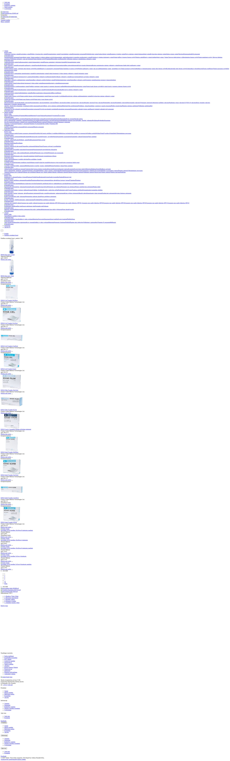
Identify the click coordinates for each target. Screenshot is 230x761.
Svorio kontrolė (97, 170)
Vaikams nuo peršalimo (29, 172)
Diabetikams (28, 119)
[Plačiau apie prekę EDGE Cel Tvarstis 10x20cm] (11, 299)
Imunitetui (58, 119)
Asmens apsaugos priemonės (26, 133)
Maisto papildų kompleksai (12, 115)
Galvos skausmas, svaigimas (21, 106)
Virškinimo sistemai (52, 122)
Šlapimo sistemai (42, 122)
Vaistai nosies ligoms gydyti (12, 96)
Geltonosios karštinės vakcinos (160, 102)
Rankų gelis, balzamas (18, 196)
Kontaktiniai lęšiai (32, 156)
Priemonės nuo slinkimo (54, 187)
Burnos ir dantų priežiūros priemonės (14, 180)
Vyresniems (54, 115)
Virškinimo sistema (88, 172)
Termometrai (29, 149)
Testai (102, 133)
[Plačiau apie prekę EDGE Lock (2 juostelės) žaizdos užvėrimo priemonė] (11, 427)
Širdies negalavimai (116, 106)
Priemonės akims (9, 156)
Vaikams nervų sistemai (15, 172)
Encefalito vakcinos (69, 102)
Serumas (27, 187)
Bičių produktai (20, 119)
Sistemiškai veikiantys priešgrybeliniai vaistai (42, 80)
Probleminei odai (63, 190)
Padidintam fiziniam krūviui (69, 120)
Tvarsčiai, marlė (8, 166)
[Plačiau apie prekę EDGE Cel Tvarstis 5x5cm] (11, 367)
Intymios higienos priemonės (12, 136)
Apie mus (7, 2)
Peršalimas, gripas (83, 106)
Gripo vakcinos (79, 102)
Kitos (124, 172)
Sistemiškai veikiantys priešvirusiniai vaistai (82, 80)
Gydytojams (7, 8)
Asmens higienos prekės (11, 133)
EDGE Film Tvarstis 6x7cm (9, 409)
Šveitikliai (37, 200)
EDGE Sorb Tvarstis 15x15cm (9, 475)
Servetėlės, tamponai (19, 166)
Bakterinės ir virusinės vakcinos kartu (15, 104)
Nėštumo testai (34, 162)
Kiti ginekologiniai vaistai (41, 73)
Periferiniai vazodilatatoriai (48, 65)
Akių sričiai (54, 190)
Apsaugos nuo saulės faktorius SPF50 (92, 203)
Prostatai (62, 170)
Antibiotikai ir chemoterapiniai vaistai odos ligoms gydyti (150, 68)
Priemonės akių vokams (20, 156)
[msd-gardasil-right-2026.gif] (9, 591)
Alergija (6, 219)
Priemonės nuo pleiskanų (68, 187)
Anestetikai (7, 89)
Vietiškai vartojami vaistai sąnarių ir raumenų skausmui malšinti (47, 86)
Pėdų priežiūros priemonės (47, 200)
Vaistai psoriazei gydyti (127, 68)
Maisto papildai (8, 112)
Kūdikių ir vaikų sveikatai (25, 219)
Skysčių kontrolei (9, 122)
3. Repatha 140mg (9, 599)
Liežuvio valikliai (53, 183)
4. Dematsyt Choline (10, 601)
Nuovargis (41, 219)
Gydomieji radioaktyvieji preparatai (104, 109)
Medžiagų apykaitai (105, 169)
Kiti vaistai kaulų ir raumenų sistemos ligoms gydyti (116, 86)
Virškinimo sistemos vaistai (12, 54)
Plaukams (29, 177)
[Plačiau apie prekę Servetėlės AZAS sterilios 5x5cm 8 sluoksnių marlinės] (5, 563)
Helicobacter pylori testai (55, 162)
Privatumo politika (20, 759)
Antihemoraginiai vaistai (25, 62)
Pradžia (6, 233)
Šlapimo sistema (122, 170)
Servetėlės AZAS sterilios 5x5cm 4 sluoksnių (13, 556)
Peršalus (98, 133)
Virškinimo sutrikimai (144, 106)
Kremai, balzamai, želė (10, 200)
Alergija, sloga (8, 106)
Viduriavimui (97, 172)
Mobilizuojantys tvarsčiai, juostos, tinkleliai (37, 166)
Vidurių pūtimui (105, 172)
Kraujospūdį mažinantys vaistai (26, 65)
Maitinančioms (95, 169)
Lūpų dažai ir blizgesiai (55, 209)
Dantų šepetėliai (16, 183)
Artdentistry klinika (9, 674)
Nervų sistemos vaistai (131, 54)
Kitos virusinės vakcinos (203, 102)
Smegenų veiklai (19, 122)
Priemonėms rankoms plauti (33, 196)
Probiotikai (101, 120)
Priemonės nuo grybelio (41, 153)
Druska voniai (43, 193)
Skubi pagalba (8, 7)
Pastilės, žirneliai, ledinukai (84, 120)
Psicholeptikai (48, 89)
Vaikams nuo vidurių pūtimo (44, 172)
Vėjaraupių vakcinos (146, 102)
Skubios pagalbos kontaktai (12, 708)
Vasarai (6, 212)
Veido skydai (41, 140)
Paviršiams (19, 143)
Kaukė (32, 187)
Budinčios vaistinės (9, 5)
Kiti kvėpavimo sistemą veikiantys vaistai (102, 96)
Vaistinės (6, 703)
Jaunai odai (32, 206)
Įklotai (22, 136)
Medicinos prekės (9, 130)
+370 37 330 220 (8, 685)
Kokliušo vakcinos (24, 102)
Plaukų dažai (96, 187)
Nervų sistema (8, 170)
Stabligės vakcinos (49, 102)
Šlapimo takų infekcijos (76, 222)
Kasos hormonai (75, 77)
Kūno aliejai (53, 180)
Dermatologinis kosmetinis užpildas (92, 190)
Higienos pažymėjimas (10, 672)
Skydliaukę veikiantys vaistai (62, 77)
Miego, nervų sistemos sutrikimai (52, 106)
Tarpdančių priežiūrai (42, 183)
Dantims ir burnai (22, 177)
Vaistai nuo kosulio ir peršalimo (57, 96)
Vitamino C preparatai (23, 123)
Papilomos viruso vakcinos (176, 102)
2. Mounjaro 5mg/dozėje (11, 598)
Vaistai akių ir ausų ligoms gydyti (43, 99)
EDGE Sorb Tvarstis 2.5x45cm (10, 498)
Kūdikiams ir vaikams (10, 177)
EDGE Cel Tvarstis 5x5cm (8, 369)
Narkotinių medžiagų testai (22, 162)
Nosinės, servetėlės (47, 136)
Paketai (55, 136)
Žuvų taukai (61, 115)
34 (5, 582)
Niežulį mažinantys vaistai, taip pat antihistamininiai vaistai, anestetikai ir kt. (99, 68)
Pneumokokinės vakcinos (37, 102)
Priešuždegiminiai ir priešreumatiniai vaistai (16, 86)
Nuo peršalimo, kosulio (35, 159)
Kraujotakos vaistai (25, 54)
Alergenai (7, 109)
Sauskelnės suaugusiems (64, 136)
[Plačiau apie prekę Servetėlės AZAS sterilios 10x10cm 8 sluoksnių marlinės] (5, 529)
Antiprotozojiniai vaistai (11, 93)
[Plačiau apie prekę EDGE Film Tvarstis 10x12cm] (11, 388)
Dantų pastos (8, 183)
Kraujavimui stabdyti (80, 169)
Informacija (4, 735)
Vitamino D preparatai (35, 123)
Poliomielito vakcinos (109, 102)
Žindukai (77, 180)
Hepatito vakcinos (89, 102)
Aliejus (45, 187)
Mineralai (27, 115)
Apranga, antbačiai (9, 140)
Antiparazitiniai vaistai (144, 54)
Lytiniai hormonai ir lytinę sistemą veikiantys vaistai (63, 73)
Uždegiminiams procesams (123, 133)
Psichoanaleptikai (57, 89)
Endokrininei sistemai (38, 119)
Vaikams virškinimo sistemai (60, 172)
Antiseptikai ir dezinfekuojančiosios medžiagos (200, 68)
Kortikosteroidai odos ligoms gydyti (176, 68)
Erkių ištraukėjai (52, 149)
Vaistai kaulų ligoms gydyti (94, 86)
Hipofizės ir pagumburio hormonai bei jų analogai (18, 77)
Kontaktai (7, 4)
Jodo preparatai (19, 127)
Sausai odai (25, 206)
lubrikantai (7, 670)
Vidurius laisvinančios (116, 172)
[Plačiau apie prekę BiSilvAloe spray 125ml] (11, 253)
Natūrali (61, 177)
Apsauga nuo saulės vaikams (29, 203)
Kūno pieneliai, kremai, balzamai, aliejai (15, 193)
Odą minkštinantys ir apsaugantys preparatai (46, 68)
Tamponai (85, 136)
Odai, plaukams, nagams (20, 120)
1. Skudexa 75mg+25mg (11, 596)
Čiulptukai (72, 180)
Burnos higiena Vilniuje (11, 667)
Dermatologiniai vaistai (53, 54)
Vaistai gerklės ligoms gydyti (28, 96)
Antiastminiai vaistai (42, 96)
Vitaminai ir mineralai (64, 122)
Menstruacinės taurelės (35, 136)
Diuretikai (37, 65)
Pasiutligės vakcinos (121, 102)
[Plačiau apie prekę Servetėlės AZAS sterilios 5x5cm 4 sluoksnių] (5, 554)
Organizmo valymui (48, 120)
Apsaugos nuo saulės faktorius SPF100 (48, 203)
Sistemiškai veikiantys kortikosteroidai (43, 77)
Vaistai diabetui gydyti (39, 59)
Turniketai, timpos (59, 166)
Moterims (65, 106)
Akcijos (6, 697)
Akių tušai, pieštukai (35, 209)
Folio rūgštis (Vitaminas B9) (50, 123)
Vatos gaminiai (92, 136)
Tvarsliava (107, 133)
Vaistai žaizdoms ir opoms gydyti (68, 68)
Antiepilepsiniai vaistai (23, 89)
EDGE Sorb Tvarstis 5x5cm (9, 522)
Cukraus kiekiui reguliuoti (40, 169)
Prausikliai (28, 180)
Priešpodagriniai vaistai (79, 86)
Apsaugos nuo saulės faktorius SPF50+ (71, 203)
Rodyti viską (8, 52)
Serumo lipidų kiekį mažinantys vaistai (129, 65)
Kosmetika (7, 174)
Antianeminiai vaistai (38, 62)
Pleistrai (52, 166)
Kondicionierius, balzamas (17, 187)
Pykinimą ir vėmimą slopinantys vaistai (102, 57)
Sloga (73, 219)
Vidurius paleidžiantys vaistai (143, 57)
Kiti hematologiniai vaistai (72, 62)
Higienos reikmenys (10, 146)
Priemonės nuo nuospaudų (55, 153)
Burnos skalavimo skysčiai (28, 183)
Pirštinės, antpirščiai (25, 140)
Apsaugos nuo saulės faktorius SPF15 (157, 203)
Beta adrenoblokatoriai (71, 65)
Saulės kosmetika (54, 177)
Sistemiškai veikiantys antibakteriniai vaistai (16, 80)
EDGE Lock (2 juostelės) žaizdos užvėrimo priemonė (16, 429)
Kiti (151, 106)
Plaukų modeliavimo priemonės (84, 187)
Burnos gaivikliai (62, 183)
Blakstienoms (45, 209)
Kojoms (47, 177)
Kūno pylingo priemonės (71, 193)
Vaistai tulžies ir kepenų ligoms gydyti (124, 57)
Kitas (5, 583)
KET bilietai (7, 659)
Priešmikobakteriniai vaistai (62, 80)
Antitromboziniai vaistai (11, 62)
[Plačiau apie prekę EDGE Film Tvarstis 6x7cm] (11, 408)
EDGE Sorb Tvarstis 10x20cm (9, 452)
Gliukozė (52, 119)
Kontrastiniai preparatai (63, 109)
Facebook (3, 721)
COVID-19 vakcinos (190, 102)
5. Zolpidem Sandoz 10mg (11, 602)
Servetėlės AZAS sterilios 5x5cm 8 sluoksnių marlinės (16, 564)
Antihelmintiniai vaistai (24, 93)
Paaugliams (48, 115)
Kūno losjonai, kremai (63, 180)
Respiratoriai (34, 140)
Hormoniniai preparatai (78, 54)
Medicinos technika (64, 133)
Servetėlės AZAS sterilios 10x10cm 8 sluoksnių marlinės (17, 530)
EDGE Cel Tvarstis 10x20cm (9, 300)
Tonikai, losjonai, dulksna (20, 190)
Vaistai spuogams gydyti (220, 68)
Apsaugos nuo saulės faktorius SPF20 (135, 203)
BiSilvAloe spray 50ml (7, 276)
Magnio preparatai (38, 127)
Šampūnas (34, 180)
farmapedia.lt (8, 662)
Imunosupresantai (64, 83)
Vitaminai (48, 59)
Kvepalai (71, 209)
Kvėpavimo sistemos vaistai (158, 54)
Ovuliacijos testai (43, 162)
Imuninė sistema (63, 169)
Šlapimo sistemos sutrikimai (130, 106)
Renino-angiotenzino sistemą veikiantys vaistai (105, 65)
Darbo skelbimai (9, 656)
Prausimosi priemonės (33, 193)
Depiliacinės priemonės (108, 193)
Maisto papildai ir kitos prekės (16, 216)
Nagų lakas (65, 209)
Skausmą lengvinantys (77, 170)
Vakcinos (180, 54)
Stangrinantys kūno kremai (94, 193)
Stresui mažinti (54, 219)
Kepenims (63, 119)
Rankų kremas (8, 196)
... (2, 230)
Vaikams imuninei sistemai (75, 172)
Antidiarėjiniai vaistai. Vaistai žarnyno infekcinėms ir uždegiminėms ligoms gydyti (175, 57)
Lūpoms (6, 190)
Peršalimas (95, 120)
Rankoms (42, 177)
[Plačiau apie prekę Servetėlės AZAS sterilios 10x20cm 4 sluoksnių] (5, 538)
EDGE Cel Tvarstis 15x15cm (9, 323)
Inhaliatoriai (7, 149)
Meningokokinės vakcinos (11, 102)
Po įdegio (18, 203)
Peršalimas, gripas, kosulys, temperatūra (49, 170)
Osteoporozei (57, 120)
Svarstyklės (44, 149)
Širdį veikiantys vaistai (10, 65)
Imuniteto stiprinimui (20, 222)
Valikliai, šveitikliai (38, 190)
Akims (6, 119)
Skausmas (47, 219)
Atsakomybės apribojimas (8, 759)
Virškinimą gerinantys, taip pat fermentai (21, 59)
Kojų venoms (70, 119)
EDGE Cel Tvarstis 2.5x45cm (9, 346)
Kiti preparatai (196, 54)
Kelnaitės (26, 136)
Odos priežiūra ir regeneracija (78, 133)
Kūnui (37, 177)
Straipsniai (7, 225)
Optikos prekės (91, 133)
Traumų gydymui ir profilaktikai (52, 146)
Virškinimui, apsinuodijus (90, 222)
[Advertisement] (115, 36)
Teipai (41, 146)
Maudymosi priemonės (43, 180)
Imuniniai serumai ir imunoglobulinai (105, 80)
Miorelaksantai (69, 86)
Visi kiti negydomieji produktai (48, 109)
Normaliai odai (39, 206)
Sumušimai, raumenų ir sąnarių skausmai (99, 106)
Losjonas (36, 187)
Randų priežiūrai (30, 153)
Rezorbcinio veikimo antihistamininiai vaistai (78, 96)
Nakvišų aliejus (78, 119)
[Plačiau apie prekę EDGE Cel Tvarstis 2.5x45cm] (11, 344)
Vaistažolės (113, 133)
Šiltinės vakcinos (59, 102)
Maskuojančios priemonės (22, 209)
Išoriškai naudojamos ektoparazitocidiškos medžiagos (46, 93)
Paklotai (37, 146)
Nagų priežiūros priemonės (48, 196)
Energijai (47, 119)
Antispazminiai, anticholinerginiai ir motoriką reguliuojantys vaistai (72, 57)
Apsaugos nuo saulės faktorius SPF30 (114, 203)
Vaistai (6, 51)
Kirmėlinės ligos (13, 219)
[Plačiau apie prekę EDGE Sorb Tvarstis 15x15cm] (11, 473)
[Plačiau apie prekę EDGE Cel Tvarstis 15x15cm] (11, 321)
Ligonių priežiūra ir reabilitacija (50, 133)
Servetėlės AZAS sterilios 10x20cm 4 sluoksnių (14, 540)
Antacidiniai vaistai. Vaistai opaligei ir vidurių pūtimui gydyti (36, 57)
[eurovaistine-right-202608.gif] (10, 588)
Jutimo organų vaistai (172, 54)
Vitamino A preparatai (10, 123)
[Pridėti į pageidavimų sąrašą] (12, 305)
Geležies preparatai (9, 127)
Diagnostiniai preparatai (33, 109)
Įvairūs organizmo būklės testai (70, 162)
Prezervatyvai (8, 669)
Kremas (41, 187)
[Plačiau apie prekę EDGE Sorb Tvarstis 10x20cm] (11, 450)
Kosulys (41, 106)
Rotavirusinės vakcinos (133, 102)
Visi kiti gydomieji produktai (18, 109)
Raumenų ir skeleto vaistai (117, 54)
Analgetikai (14, 89)
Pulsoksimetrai (37, 149)
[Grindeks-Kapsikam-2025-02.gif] (11, 590)
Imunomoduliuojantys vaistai (50, 83)
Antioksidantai (12, 119)
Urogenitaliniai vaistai (66, 54)
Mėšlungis (113, 222)
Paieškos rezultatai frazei (11, 235)
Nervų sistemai (8, 120)
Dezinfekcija (38, 133)
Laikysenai (19, 146)
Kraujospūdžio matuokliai (18, 149)
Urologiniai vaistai (83, 73)
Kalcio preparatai (28, 127)
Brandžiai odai (18, 206)
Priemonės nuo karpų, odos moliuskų (14, 153)
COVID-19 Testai (9, 162)
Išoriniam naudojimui (10, 143)
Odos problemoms (73, 106)
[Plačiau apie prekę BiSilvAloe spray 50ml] (11, 274)
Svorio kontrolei (28, 122)
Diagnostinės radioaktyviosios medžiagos (82, 109)
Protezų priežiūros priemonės (75, 183)
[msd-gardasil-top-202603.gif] (9, 13)
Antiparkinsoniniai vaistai (37, 89)
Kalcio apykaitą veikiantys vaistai (89, 77)
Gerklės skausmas (34, 106)
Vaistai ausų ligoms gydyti (26, 99)
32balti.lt (6, 666)
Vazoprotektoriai (60, 65)
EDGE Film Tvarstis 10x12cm (9, 390)
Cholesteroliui (29, 169)
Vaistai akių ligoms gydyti (11, 99)
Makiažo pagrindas (9, 209)
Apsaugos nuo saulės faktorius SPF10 (178, 203)
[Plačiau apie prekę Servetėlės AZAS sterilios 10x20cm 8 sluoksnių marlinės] (5, 546)
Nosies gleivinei (8, 159)
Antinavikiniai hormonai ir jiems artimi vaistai (29, 83)
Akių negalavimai (9, 222)
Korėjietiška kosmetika (10, 657)
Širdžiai (35, 122)
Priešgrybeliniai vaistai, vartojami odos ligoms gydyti (19, 68)
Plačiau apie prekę (6, 259)
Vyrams (38, 115)
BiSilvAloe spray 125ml (7, 254)
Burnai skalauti (21, 169)
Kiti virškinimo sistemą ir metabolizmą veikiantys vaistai (80, 59)
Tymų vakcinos (98, 102)
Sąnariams (107, 120)
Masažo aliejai (83, 193)
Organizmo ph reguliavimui (34, 120)
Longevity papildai (9, 661)
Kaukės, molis (47, 190)
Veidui (34, 177)
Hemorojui (56, 169)
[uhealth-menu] (8, 55)
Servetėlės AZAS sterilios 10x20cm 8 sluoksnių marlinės (17, 548)
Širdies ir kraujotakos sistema (110, 170)
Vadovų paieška (8, 664)
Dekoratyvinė (67, 177)
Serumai (30, 190)
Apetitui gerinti (12, 169)
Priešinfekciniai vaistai (91, 54)
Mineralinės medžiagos (57, 59)
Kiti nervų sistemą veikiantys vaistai (72, 89)
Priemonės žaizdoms (59, 222)
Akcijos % (7, 227)
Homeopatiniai (187, 54)
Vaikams (42, 115)
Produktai (3, 722)
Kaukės (17, 140)
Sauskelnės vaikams (76, 136)
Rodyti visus (4, 606)
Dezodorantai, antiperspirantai (55, 193)
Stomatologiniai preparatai (11, 57)
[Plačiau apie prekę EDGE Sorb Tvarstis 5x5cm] (11, 520)
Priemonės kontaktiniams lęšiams (47, 156)
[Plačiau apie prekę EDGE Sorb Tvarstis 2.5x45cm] (11, 496)
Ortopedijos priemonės (28, 146)
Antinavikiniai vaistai (104, 54)
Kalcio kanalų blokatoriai (85, 65)
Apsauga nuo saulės (10, 203)
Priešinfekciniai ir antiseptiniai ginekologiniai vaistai (19, 73)
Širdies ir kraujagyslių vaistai (39, 54)
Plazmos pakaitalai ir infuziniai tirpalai (54, 62)
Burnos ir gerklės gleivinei (20, 159)
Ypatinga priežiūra (77, 190)
